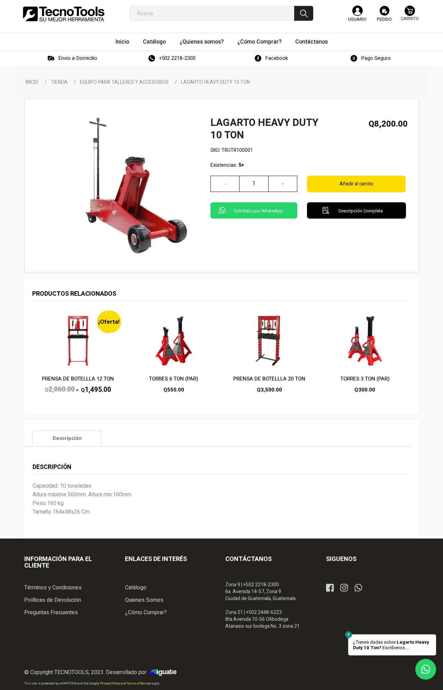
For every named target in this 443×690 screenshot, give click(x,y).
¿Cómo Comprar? (146, 612)
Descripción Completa (360, 211)
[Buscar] (303, 13)
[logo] (64, 14)
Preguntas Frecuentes (51, 612)
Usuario (357, 19)
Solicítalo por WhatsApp (258, 211)
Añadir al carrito (356, 183)
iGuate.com (164, 672)
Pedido (384, 19)
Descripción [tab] (67, 438)
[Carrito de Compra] (410, 16)
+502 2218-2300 (177, 58)
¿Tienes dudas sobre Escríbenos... (391, 645)
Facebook (276, 58)
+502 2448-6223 (264, 612)
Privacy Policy (110, 683)
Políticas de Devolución (52, 600)
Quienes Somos (144, 600)
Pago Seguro (376, 58)
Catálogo (135, 587)
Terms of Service (139, 683)
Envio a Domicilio (77, 58)
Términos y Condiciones (53, 587)
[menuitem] (122, 41)
